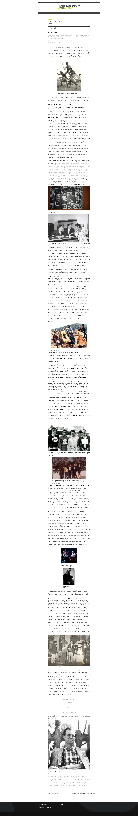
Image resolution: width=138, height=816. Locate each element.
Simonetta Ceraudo (70, 805)
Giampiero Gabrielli (77, 805)
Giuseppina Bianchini (63, 805)
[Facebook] (97, 1)
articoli (50, 19)
